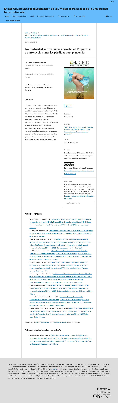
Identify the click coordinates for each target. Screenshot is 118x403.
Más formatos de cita (73, 203)
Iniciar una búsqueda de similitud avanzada (51, 322)
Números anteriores (19, 16)
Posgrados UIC (79, 16)
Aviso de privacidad (13, 21)
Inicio (26, 33)
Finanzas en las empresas (58, 231)
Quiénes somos (63, 16)
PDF (69, 106)
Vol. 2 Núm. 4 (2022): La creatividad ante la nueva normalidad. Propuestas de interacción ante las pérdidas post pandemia (57, 36)
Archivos (34, 33)
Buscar (109, 16)
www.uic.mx (54, 369)
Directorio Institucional (45, 16)
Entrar (112, 2)
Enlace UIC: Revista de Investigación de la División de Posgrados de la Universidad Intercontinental (56, 10)
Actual (6, 16)
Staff (32, 16)
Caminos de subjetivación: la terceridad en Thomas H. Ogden (67, 285)
